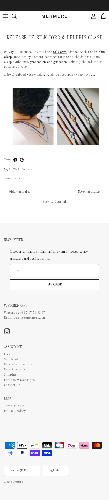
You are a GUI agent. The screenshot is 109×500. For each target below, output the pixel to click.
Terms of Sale (14, 406)
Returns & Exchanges (19, 380)
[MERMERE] (54, 16)
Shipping (10, 374)
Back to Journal (54, 201)
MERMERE (18, 482)
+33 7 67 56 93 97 (32, 312)
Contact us (12, 385)
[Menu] (5, 16)
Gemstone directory (18, 364)
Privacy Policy (15, 411)
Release (18, 178)
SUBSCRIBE (55, 284)
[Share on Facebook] (15, 160)
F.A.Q (7, 354)
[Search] (16, 16)
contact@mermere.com (29, 317)
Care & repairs (15, 369)
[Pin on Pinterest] (22, 160)
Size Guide (12, 359)
